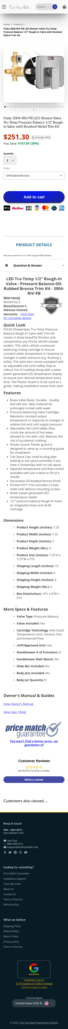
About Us (8, 889)
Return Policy (10, 936)
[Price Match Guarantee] (34, 729)
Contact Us (9, 894)
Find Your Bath (27, 1022)
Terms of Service (12, 899)
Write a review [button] (34, 779)
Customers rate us (34, 979)
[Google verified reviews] (34, 969)
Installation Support (14, 878)
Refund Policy (11, 931)
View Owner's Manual (18, 704)
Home (6, 24)
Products (18, 24)
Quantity (8, 153)
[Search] (54, 6)
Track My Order (12, 884)
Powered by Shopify (47, 1022)
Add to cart (34, 197)
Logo (20, 6)
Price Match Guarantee (16, 873)
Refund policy (11, 904)
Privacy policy (11, 941)
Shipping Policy (12, 926)
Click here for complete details (18, 316)
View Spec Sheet (14, 712)
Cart (64, 7)
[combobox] (46, 6)
